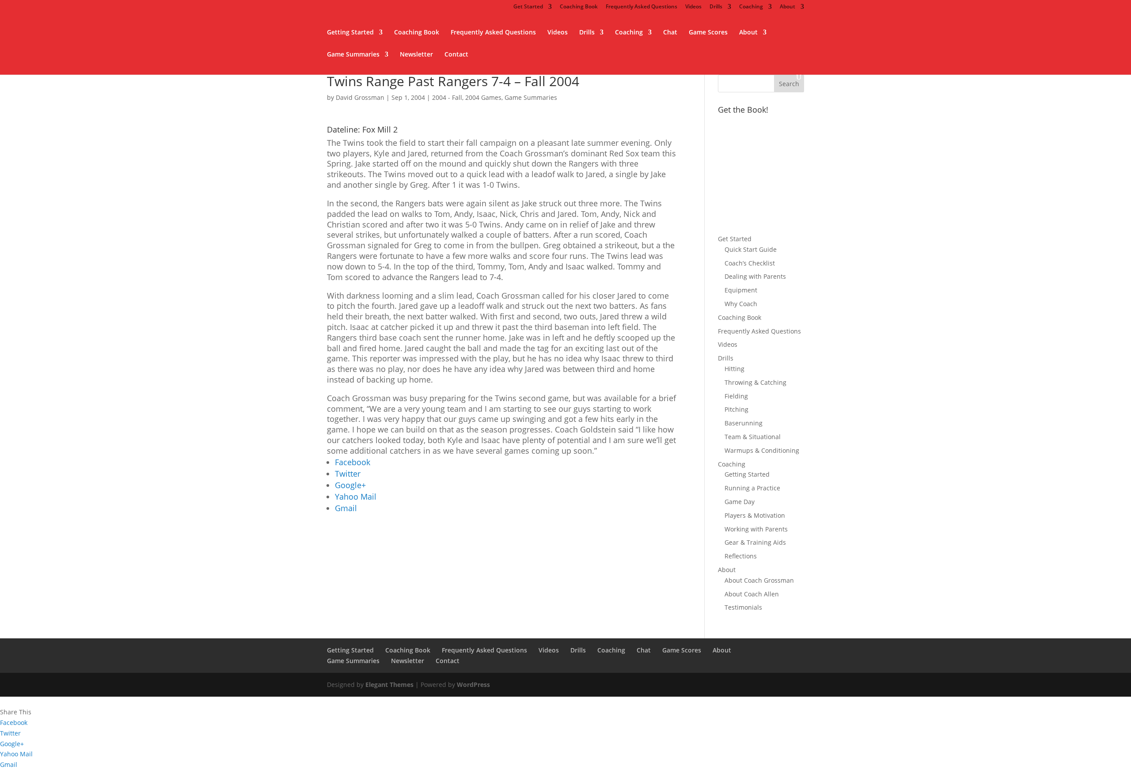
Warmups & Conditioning (762, 450)
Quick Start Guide (751, 249)
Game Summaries (353, 54)
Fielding (736, 396)
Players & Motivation (755, 515)
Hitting (734, 368)
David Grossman (360, 97)
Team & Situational (753, 436)
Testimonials (743, 607)
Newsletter (416, 54)
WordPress (473, 684)
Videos (693, 7)
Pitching (736, 409)
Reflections (741, 556)
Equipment (741, 290)
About (787, 7)
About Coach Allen (752, 594)
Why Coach (741, 304)
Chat (670, 32)
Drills (716, 7)
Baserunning (744, 423)
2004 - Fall (447, 97)
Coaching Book (579, 7)
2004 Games (483, 97)
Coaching (751, 7)
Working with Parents (756, 529)
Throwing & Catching (755, 382)
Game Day (740, 501)
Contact (456, 54)
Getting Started (350, 32)
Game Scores (708, 32)
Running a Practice (752, 488)
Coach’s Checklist (750, 263)
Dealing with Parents (755, 276)
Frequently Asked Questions (641, 7)
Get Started (528, 7)
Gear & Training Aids (755, 542)
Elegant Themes (389, 684)
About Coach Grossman (759, 580)
